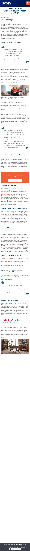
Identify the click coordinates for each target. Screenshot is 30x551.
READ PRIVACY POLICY (16, 548)
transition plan (18, 80)
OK (9, 548)
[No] (28, 547)
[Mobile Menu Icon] (28, 3)
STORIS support (7, 275)
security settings (7, 258)
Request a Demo (14, 180)
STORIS (6, 3)
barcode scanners (5, 194)
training (15, 275)
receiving (24, 250)
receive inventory (17, 201)
